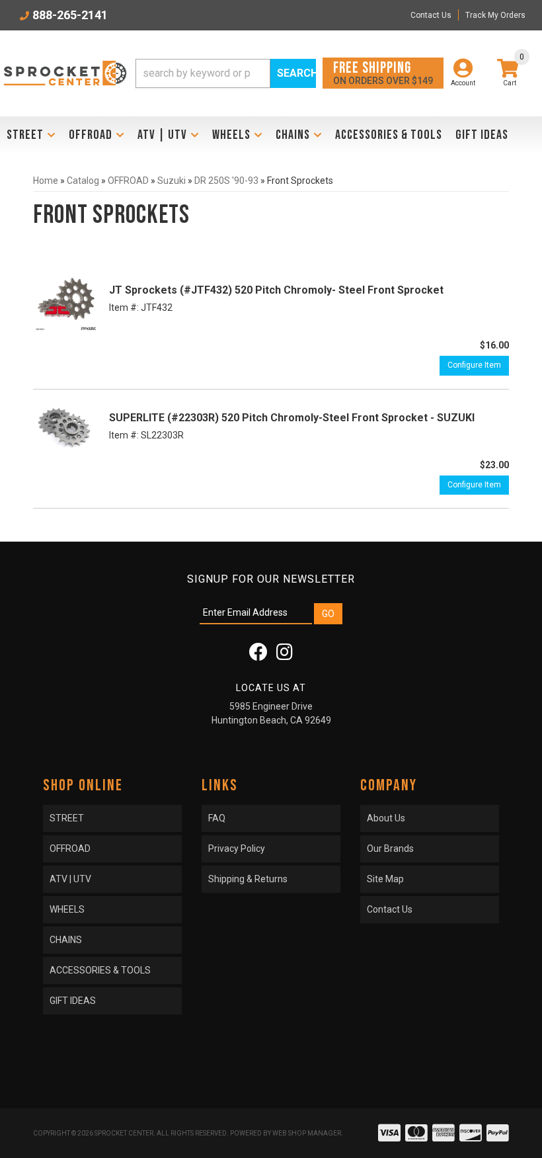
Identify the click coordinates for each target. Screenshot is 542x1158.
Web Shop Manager (306, 1133)
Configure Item (474, 365)
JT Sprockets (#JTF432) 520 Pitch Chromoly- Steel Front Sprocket (276, 290)
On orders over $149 (383, 72)
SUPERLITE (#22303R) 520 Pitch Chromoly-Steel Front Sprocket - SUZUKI (292, 417)
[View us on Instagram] (284, 655)
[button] (226, 73)
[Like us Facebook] (258, 655)
